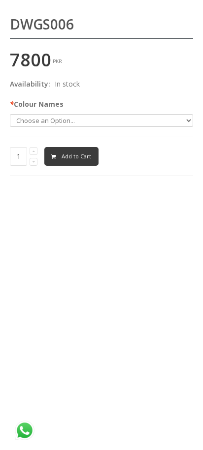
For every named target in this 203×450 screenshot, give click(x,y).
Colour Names (37, 104)
